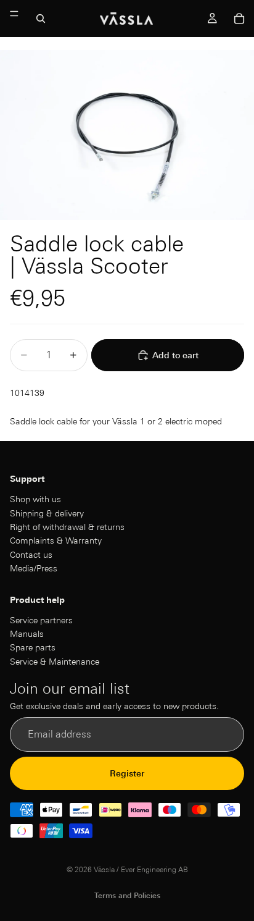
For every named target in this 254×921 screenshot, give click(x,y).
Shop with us (35, 499)
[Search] (40, 18)
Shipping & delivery (47, 513)
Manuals (27, 634)
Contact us (31, 554)
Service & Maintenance (54, 661)
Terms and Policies (127, 895)
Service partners (41, 620)
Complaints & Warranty (56, 540)
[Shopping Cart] (239, 18)
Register (127, 773)
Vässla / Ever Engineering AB (141, 869)
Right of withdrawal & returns (67, 526)
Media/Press (33, 568)
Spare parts (32, 647)
